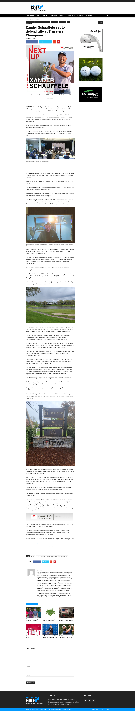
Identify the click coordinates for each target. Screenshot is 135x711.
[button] (107, 15)
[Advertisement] (80, 7)
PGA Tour (33, 556)
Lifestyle (61, 15)
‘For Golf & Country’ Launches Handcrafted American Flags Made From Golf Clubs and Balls (66, 620)
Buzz (36, 21)
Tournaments (54, 15)
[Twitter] (93, 700)
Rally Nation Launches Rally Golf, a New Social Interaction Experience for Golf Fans (49, 620)
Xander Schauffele (63, 556)
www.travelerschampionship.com (35, 543)
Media (52, 21)
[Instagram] (89, 700)
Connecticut (41, 21)
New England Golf (62, 21)
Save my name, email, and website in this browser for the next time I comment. (46, 679)
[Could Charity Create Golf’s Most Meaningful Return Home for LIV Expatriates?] (50, 629)
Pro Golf (68, 21)
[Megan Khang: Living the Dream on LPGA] (33, 629)
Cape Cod (38, 15)
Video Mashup (89, 15)
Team (54, 1)
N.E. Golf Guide (70, 15)
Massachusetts (30, 15)
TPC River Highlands (40, 556)
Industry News (47, 21)
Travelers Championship (52, 556)
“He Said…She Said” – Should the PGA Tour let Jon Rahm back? (66, 637)
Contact (49, 1)
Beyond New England (30, 21)
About (44, 1)
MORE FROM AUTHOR (44, 604)
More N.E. (45, 15)
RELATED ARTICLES (32, 604)
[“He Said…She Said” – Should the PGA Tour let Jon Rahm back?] (66, 629)
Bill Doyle (29, 38)
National (56, 21)
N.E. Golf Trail (80, 15)
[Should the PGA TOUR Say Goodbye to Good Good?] (33, 612)
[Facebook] (85, 700)
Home (40, 1)
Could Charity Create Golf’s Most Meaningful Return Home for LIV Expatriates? (50, 637)
